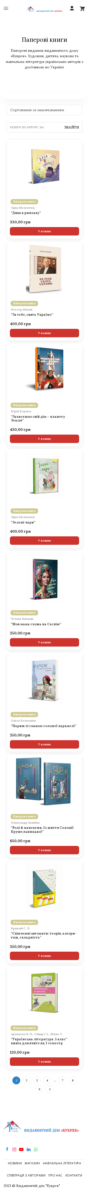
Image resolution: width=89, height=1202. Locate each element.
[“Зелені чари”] (44, 476)
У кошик (44, 231)
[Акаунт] (72, 8)
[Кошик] (82, 8)
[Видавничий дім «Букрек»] (44, 8)
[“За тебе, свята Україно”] (44, 268)
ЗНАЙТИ (71, 127)
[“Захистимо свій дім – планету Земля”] (44, 370)
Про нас (55, 1175)
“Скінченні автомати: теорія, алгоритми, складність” (44, 936)
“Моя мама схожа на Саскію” (36, 624)
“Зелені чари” (23, 522)
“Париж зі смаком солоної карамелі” (43, 726)
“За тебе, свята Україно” (32, 315)
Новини (15, 1163)
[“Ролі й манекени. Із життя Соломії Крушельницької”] (44, 782)
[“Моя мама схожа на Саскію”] (44, 578)
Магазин (32, 1163)
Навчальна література (62, 1163)
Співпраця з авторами (26, 1175)
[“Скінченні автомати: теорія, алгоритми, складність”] (44, 887)
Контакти (74, 1175)
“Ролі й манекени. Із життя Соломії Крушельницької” (42, 830)
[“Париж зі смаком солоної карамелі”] (44, 680)
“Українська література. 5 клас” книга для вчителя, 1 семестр (39, 1041)
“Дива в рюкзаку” (26, 213)
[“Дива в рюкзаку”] (44, 167)
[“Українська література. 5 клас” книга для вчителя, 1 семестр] (44, 993)
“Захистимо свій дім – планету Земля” (38, 419)
